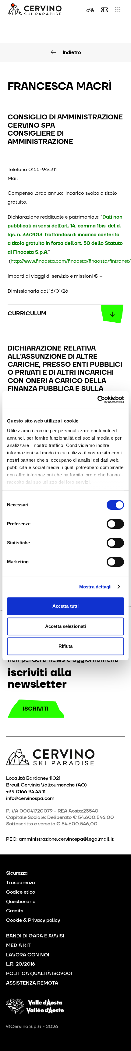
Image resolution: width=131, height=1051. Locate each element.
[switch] (115, 524)
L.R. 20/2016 (20, 964)
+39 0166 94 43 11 (25, 791)
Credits (14, 910)
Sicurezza (17, 873)
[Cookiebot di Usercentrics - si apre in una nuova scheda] (97, 400)
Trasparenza (20, 882)
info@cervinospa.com (30, 798)
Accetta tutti (65, 606)
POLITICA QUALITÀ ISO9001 (39, 973)
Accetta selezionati (65, 626)
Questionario (20, 901)
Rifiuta (65, 646)
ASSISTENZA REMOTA (32, 983)
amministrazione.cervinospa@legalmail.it (66, 839)
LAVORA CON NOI (27, 955)
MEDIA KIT (18, 945)
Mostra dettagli (95, 586)
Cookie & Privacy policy (33, 920)
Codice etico (20, 892)
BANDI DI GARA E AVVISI (35, 936)
